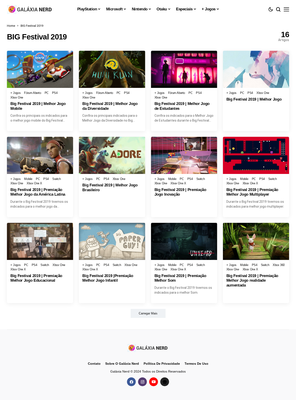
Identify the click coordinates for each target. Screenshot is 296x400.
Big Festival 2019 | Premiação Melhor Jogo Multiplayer (252, 192)
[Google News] (164, 381)
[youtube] (153, 381)
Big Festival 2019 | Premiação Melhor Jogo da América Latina (37, 192)
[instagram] (142, 381)
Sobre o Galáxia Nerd (122, 363)
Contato (94, 363)
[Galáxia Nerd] (30, 9)
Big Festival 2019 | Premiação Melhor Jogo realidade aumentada (252, 280)
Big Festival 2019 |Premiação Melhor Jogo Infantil (107, 278)
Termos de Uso (196, 363)
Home (11, 25)
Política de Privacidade (162, 363)
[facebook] (131, 381)
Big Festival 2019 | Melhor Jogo (253, 99)
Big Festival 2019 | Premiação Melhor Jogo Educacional (36, 278)
